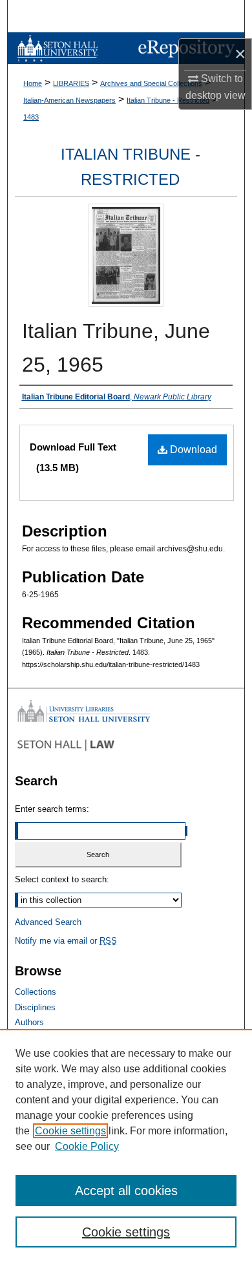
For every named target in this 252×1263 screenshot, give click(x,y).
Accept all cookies (126, 1190)
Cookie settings (70, 1130)
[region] (126, 1146)
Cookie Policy (87, 1146)
